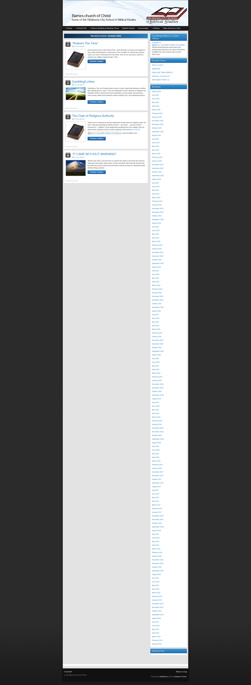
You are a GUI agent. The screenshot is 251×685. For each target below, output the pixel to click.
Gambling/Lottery (83, 81)
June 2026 (155, 99)
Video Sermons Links (171, 28)
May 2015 (155, 585)
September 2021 (158, 307)
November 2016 (157, 519)
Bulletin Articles (128, 28)
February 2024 (157, 201)
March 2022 (156, 285)
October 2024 (157, 172)
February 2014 (157, 640)
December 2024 (157, 165)
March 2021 (156, 329)
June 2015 (155, 582)
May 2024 (155, 190)
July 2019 (155, 402)
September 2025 (158, 132)
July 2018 (155, 446)
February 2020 (157, 377)
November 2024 (157, 168)
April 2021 (155, 326)
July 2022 (155, 271)
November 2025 (157, 124)
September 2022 (158, 263)
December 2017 (157, 472)
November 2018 (157, 432)
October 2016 (157, 523)
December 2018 (157, 428)
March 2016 (156, 549)
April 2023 (155, 238)
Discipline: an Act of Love (161, 76)
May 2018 (155, 454)
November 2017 (157, 476)
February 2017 (157, 509)
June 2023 (155, 230)
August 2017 (156, 487)
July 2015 (155, 578)
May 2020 (155, 366)
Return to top (181, 672)
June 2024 (155, 187)
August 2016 (156, 530)
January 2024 (157, 205)
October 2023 (157, 216)
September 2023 (158, 219)
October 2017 (157, 479)
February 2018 (157, 465)
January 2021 (157, 337)
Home (69, 28)
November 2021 (157, 300)
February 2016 (157, 552)
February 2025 (157, 157)
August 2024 (156, 179)
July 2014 (155, 622)
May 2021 (155, 322)
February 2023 (157, 245)
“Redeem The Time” (85, 43)
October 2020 (157, 348)
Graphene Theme (180, 677)
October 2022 (157, 260)
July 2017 (155, 490)
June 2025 (155, 143)
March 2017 (156, 505)
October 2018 (157, 435)
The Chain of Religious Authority (93, 116)
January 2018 (157, 468)
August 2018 (156, 443)
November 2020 (157, 344)
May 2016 (155, 541)
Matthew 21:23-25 (133, 130)
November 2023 (157, 212)
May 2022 (155, 278)
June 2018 (155, 450)
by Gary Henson (79, 46)
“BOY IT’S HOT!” (157, 65)
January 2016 (157, 556)
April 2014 (155, 633)
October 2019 (157, 391)
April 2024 (155, 194)
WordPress (164, 677)
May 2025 (155, 146)
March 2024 (156, 197)
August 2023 (156, 223)
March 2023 (156, 241)
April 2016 (155, 545)
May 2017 (155, 498)
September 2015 (158, 571)
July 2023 (155, 227)
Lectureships (143, 28)
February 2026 (157, 113)
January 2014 (157, 644)
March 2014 (156, 637)
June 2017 (155, 494)
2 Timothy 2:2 (156, 43)
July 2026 (155, 95)
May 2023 (155, 234)
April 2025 (155, 150)
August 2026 (156, 91)
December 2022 (157, 252)
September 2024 (158, 176)
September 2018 (158, 439)
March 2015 (156, 593)
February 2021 (157, 333)
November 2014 (157, 607)
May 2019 (155, 410)
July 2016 (155, 534)
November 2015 (157, 563)
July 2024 (155, 183)
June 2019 (155, 406)
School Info (82, 28)
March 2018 (156, 461)
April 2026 (155, 106)
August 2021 (156, 311)
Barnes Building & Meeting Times (105, 28)
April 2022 (155, 282)
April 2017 (155, 501)
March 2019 (156, 417)
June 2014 (155, 626)
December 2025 (157, 121)
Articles (157, 28)
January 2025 (157, 161)
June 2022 (155, 274)
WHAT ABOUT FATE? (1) (160, 80)
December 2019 (157, 384)
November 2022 (157, 256)
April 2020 (155, 369)
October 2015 (157, 567)
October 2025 (157, 128)
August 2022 (156, 267)
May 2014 (155, 629)
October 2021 (157, 304)
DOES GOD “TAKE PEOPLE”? (162, 72)
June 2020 (155, 362)
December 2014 (157, 604)
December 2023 (157, 208)
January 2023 (157, 249)
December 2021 (157, 296)
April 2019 (155, 413)
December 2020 (157, 340)
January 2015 (157, 600)
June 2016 (155, 538)
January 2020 (157, 380)
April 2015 (155, 589)
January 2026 (157, 117)
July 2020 (155, 358)
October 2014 (157, 611)
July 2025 (155, 139)
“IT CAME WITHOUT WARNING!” (94, 154)
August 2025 (156, 135)
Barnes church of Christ (91, 15)
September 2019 (158, 395)
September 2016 (158, 527)
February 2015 (157, 596)
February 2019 (157, 421)
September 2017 (158, 483)
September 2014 (158, 615)
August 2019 (156, 399)
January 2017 (157, 512)
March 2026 (156, 110)
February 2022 (157, 289)
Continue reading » (97, 61)
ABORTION (156, 69)
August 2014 (156, 618)
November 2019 (157, 388)
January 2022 (157, 293)
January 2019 (157, 424)
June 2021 (155, 318)
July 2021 (155, 315)
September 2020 (158, 351)
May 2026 (155, 102)
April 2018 (155, 457)
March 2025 (156, 154)
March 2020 (156, 373)
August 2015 (156, 574)
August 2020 (156, 355)
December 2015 (157, 560)
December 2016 (157, 516)
